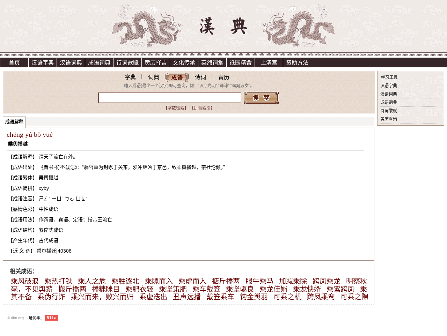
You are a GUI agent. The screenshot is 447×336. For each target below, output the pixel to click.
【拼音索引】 (202, 108)
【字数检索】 (176, 108)
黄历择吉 (156, 63)
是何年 (34, 318)
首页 (14, 63)
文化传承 (184, 63)
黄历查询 (388, 119)
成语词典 (99, 63)
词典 (153, 77)
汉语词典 (71, 63)
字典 (130, 77)
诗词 (200, 77)
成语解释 (14, 121)
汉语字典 (42, 63)
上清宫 (269, 63)
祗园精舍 (240, 63)
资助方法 (297, 63)
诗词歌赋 (127, 63)
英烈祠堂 (212, 63)
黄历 (223, 77)
